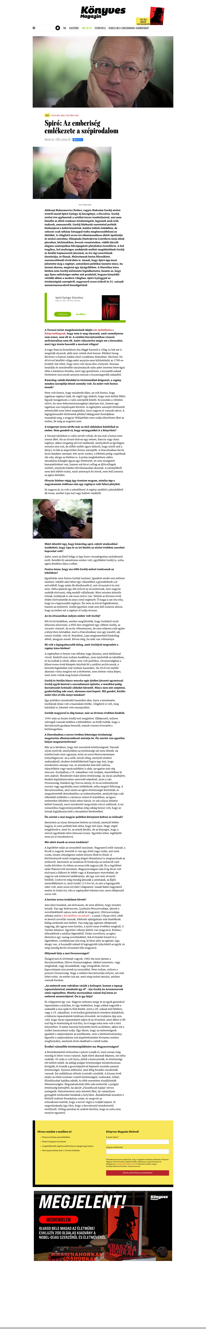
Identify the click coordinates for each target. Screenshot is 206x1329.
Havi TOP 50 (87, 28)
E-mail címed (112, 1137)
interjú (53, 116)
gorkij (63, 116)
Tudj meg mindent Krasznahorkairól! (143, 22)
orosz (58, 116)
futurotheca (101, 28)
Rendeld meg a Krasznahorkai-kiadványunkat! (130, 28)
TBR (65, 28)
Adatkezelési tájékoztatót (126, 1164)
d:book (76, 116)
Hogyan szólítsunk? (114, 1147)
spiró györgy (69, 116)
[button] (34, 28)
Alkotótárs (74, 28)
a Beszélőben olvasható (76, 916)
